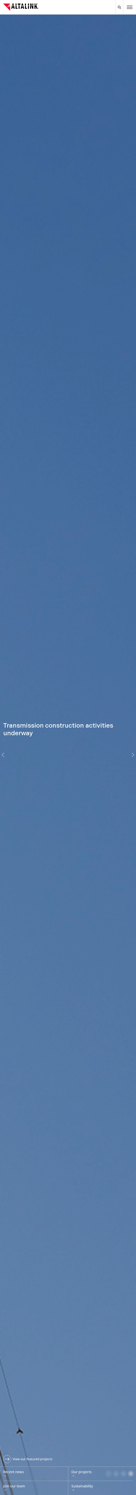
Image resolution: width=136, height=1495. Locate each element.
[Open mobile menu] (129, 7)
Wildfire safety (23, 1459)
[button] (3, 755)
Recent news (13, 1471)
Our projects (81, 1471)
